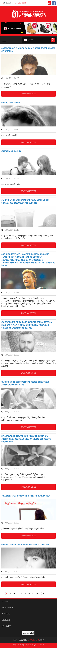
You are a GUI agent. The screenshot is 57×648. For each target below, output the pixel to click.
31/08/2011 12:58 (11, 293)
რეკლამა (6, 614)
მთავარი (6, 602)
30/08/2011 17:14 (11, 469)
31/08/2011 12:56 (11, 355)
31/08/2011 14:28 (11, 78)
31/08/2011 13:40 (11, 230)
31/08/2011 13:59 (11, 130)
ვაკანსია (6, 620)
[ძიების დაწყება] (53, 40)
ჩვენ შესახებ (7, 608)
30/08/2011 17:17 (11, 412)
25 (44, 593)
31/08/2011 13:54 (11, 178)
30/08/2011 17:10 (11, 523)
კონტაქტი (6, 626)
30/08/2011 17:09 (11, 572)
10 (36, 593)
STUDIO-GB (33, 640)
